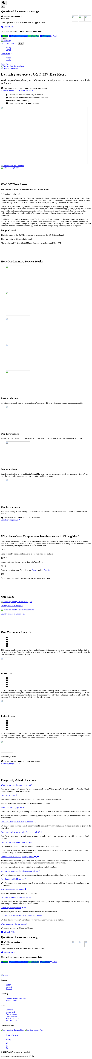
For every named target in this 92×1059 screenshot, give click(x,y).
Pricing (8, 48)
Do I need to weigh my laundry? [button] (13, 897)
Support (9, 989)
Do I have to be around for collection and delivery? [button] (20, 871)
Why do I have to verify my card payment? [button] (17, 857)
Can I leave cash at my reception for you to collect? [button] (20, 832)
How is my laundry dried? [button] (11, 908)
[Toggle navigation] (20, 43)
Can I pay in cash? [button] (8, 795)
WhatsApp (35, 36)
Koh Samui (13, 1018)
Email (54, 36)
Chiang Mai (10, 1012)
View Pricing (26, 90)
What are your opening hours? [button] (12, 889)
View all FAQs (9, 27)
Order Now (5, 54)
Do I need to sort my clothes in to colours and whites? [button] (21, 916)
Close (4, 38)
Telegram (46, 36)
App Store (48, 570)
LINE (5, 36)
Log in (8, 50)
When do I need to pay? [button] (10, 807)
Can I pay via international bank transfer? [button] (17, 842)
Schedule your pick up (9, 90)
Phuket (11, 1016)
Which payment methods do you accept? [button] (16, 785)
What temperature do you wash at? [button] (14, 924)
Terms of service (12, 1035)
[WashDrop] (6, 41)
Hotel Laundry (11, 1000)
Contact (9, 987)
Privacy (9, 1039)
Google (34, 570)
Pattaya (11, 1014)
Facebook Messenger (19, 36)
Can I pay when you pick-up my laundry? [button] (17, 822)
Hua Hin (12, 1021)
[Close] (3, 6)
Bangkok (9, 1010)
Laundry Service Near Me (16, 998)
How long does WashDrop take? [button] (13, 879)
